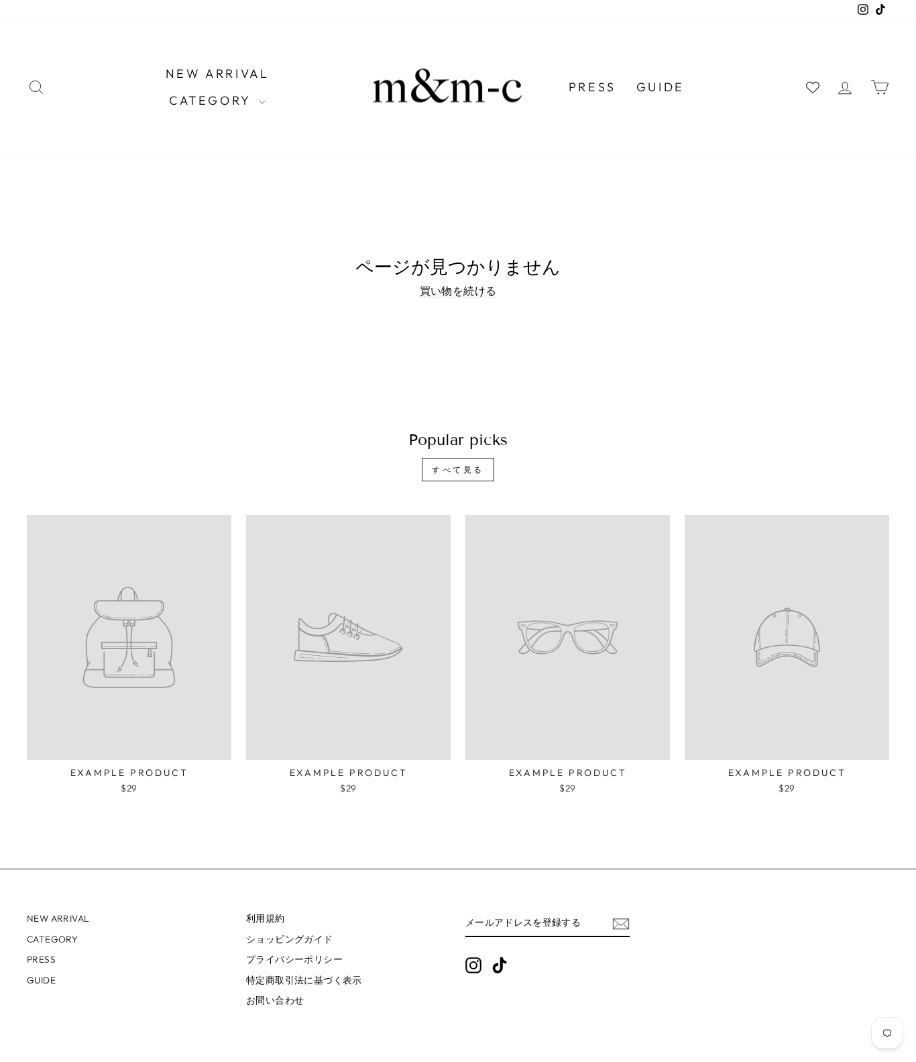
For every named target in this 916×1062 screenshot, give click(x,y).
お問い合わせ (275, 1000)
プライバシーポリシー (294, 959)
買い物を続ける (458, 290)
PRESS (592, 87)
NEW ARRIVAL (218, 73)
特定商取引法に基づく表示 (304, 980)
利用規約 (265, 918)
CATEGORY (212, 100)
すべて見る (458, 470)
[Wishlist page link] (812, 87)
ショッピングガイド (289, 939)
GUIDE (660, 87)
